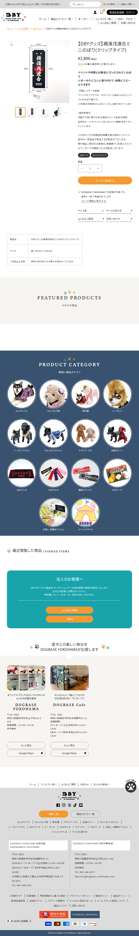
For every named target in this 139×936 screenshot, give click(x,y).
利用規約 (31, 895)
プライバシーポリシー (80, 895)
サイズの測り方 (114, 210)
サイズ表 (82, 210)
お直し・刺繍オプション (116, 827)
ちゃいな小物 (41, 822)
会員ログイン (36, 900)
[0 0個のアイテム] (101, 12)
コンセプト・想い (104, 18)
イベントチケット (60, 831)
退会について (60, 905)
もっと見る (26, 745)
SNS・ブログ (125, 18)
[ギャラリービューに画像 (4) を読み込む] (56, 112)
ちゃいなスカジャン (109, 822)
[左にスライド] (10, 112)
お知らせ (84, 784)
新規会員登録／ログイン (122, 12)
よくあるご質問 (108, 22)
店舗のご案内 (126, 4)
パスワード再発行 (56, 900)
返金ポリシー (120, 895)
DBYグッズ (34, 827)
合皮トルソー (88, 822)
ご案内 (69, 619)
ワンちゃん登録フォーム (81, 900)
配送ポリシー (102, 895)
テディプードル (71, 822)
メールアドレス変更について (111, 900)
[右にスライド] (66, 112)
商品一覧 (53, 814)
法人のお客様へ (109, 4)
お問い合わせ (128, 22)
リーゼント (50, 827)
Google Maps (26, 753)
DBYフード (95, 827)
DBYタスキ (65, 827)
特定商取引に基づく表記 (52, 895)
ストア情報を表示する (93, 201)
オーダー (83, 18)
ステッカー (80, 827)
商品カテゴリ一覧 (61, 18)
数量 (80, 161)
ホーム (42, 18)
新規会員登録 (18, 900)
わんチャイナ (23, 822)
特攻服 (55, 822)
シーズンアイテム (16, 827)
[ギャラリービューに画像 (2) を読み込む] (32, 112)
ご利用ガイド (15, 895)
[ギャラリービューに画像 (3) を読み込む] (44, 112)
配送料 (81, 64)
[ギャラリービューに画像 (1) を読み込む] (20, 112)
